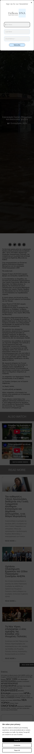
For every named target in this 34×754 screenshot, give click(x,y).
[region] (17, 738)
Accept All (17, 740)
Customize (17, 745)
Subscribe (17, 45)
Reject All (17, 750)
